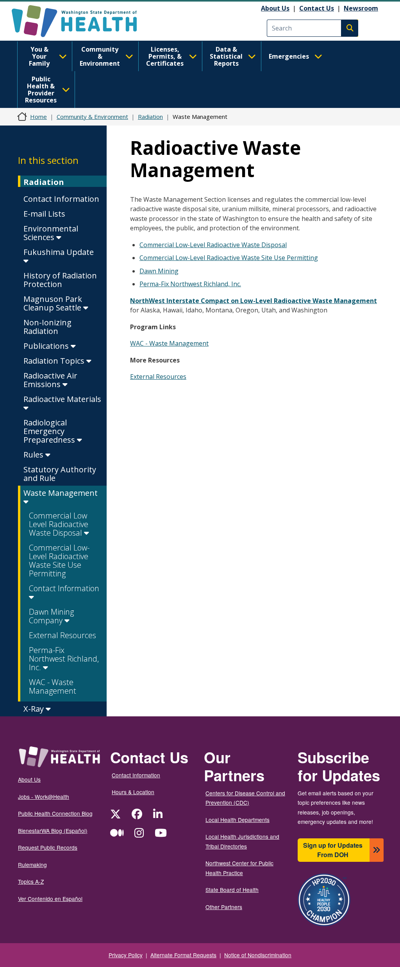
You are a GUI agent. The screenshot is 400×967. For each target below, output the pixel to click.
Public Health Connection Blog (55, 813)
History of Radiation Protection (60, 279)
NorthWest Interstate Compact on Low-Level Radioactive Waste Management (253, 300)
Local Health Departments (237, 819)
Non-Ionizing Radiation (47, 326)
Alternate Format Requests (183, 955)
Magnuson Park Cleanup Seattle (53, 303)
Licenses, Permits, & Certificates (165, 56)
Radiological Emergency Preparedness (50, 431)
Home (38, 116)
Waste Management (60, 493)
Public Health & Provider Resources (41, 89)
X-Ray (34, 708)
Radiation (150, 116)
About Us (275, 8)
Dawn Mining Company (51, 616)
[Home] (81, 21)
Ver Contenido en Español (50, 898)
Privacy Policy (126, 955)
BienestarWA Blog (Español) (53, 830)
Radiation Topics (54, 360)
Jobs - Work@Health (43, 796)
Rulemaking (32, 864)
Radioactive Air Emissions (50, 379)
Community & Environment (100, 56)
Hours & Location (133, 792)
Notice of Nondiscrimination (257, 955)
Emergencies (289, 56)
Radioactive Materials (62, 399)
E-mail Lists (44, 213)
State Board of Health (232, 889)
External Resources (62, 635)
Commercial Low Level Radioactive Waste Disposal (58, 524)
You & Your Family (39, 56)
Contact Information (61, 199)
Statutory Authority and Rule (59, 473)
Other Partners (223, 907)
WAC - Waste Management (52, 686)
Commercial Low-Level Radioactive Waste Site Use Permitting (59, 560)
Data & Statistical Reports (226, 56)
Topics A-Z (31, 881)
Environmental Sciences (50, 232)
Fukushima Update (58, 252)
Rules (34, 454)
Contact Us (316, 8)
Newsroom (361, 8)
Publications (47, 346)
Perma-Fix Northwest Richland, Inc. (64, 659)
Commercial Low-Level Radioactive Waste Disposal (213, 244)
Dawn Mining (159, 271)
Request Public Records (47, 847)
